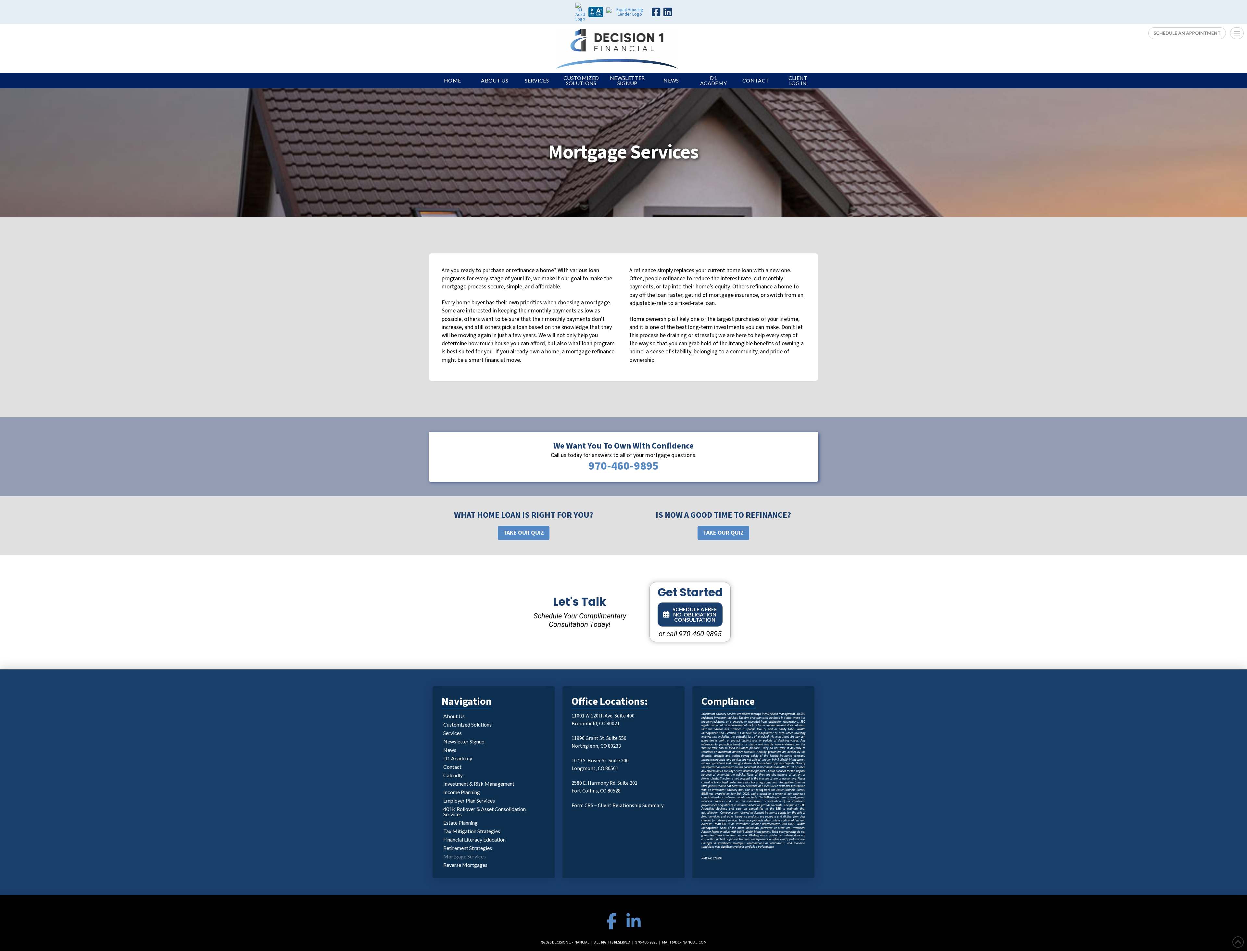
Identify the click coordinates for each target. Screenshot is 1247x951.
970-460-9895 (646, 942)
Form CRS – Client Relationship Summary (617, 805)
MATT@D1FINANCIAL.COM (684, 942)
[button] (1237, 33)
